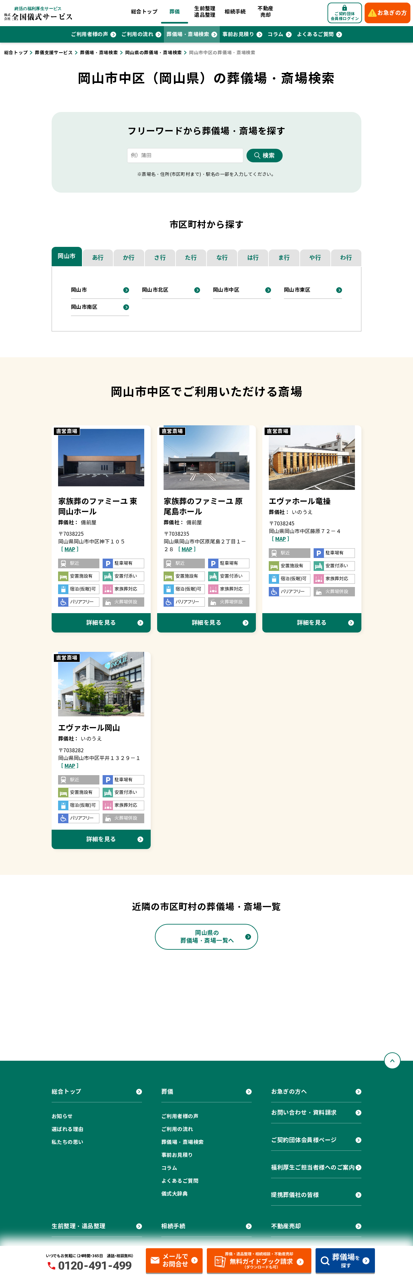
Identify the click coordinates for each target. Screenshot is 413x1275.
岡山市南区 (84, 307)
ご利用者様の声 (89, 34)
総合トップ (144, 11)
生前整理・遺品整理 (79, 1226)
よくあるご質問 (315, 34)
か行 (129, 257)
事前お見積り (238, 34)
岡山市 (67, 256)
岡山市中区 (226, 290)
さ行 (160, 257)
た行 (191, 257)
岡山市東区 (297, 290)
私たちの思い (68, 1142)
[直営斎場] (101, 457)
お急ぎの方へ (289, 1091)
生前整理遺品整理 (205, 11)
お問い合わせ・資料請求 (304, 1112)
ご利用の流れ (137, 34)
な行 (222, 257)
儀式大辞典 (174, 1193)
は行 (253, 257)
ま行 (284, 257)
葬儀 (174, 11)
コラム (275, 34)
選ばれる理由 (68, 1129)
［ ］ (70, 549)
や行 (315, 257)
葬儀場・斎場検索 (187, 34)
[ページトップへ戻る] (392, 1060)
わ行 (346, 257)
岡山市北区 (155, 290)
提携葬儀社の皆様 (295, 1195)
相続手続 (235, 11)
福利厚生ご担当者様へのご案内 (313, 1167)
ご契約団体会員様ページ (304, 1140)
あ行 (98, 257)
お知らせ (62, 1116)
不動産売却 (265, 11)
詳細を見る (101, 622)
